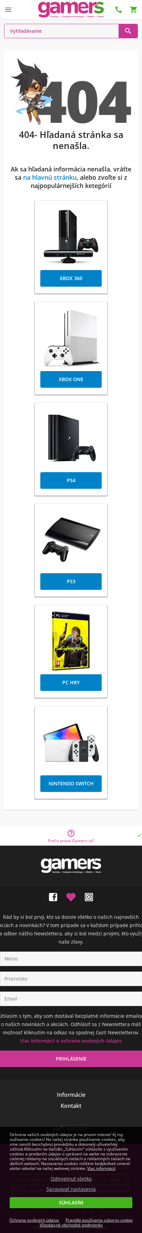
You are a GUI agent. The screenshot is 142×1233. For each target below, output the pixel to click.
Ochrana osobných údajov (34, 1220)
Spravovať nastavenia (71, 1189)
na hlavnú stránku (50, 177)
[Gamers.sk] (71, 9)
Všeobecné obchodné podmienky (71, 1225)
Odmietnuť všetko (71, 1178)
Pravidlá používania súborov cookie (99, 1220)
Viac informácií (101, 1168)
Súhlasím (71, 1202)
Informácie (71, 1094)
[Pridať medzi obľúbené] (71, 896)
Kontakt (71, 1106)
